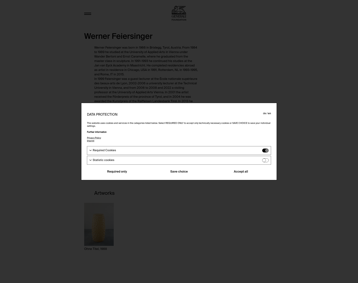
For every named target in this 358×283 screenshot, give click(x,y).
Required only (117, 171)
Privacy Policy (94, 138)
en (269, 113)
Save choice (179, 171)
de (264, 113)
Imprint (90, 141)
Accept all (241, 171)
